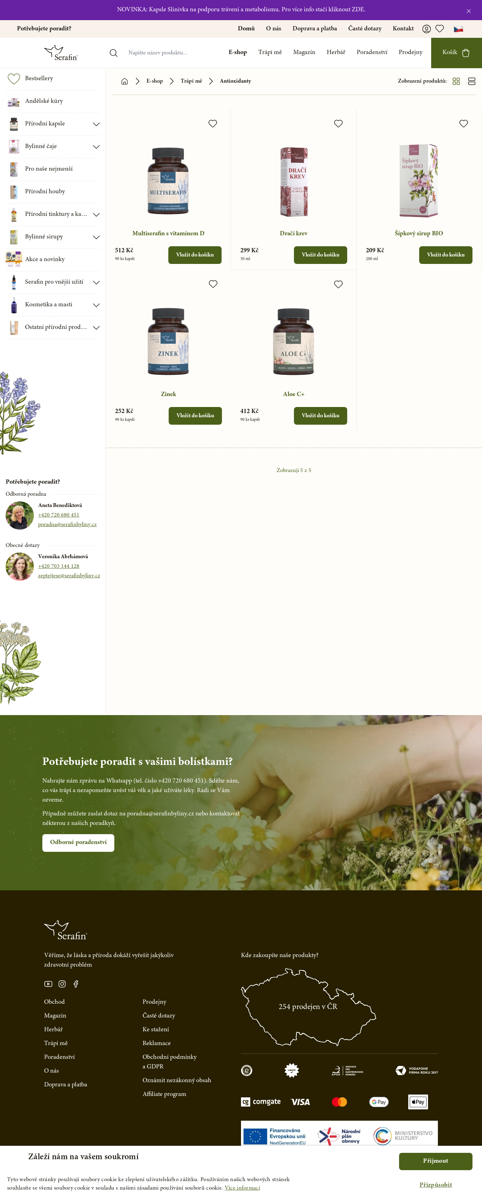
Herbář (336, 52)
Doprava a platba (315, 29)
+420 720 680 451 (58, 515)
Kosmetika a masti (48, 305)
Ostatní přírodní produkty (57, 327)
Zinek (168, 394)
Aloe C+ (294, 394)
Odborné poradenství (78, 842)
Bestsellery (39, 79)
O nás (273, 29)
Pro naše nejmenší (49, 169)
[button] (436, 1185)
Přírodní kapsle (45, 124)
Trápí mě (270, 52)
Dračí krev (293, 234)
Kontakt (403, 29)
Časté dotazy (364, 29)
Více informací (242, 1188)
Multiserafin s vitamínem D (168, 234)
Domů (246, 29)
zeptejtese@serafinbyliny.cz (69, 576)
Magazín (304, 52)
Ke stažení (156, 1030)
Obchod (54, 1002)
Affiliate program (164, 1094)
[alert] (241, 1171)
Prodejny (410, 52)
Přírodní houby (45, 192)
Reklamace (157, 1043)
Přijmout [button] (435, 1161)
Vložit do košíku (195, 255)
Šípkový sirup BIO (419, 234)
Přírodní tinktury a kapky (57, 214)
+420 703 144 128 (58, 566)
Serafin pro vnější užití (54, 282)
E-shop (238, 52)
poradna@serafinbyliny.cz (67, 524)
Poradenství (372, 52)
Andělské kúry (44, 101)
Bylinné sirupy (44, 237)
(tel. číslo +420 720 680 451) (169, 781)
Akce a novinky (45, 259)
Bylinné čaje (41, 146)
